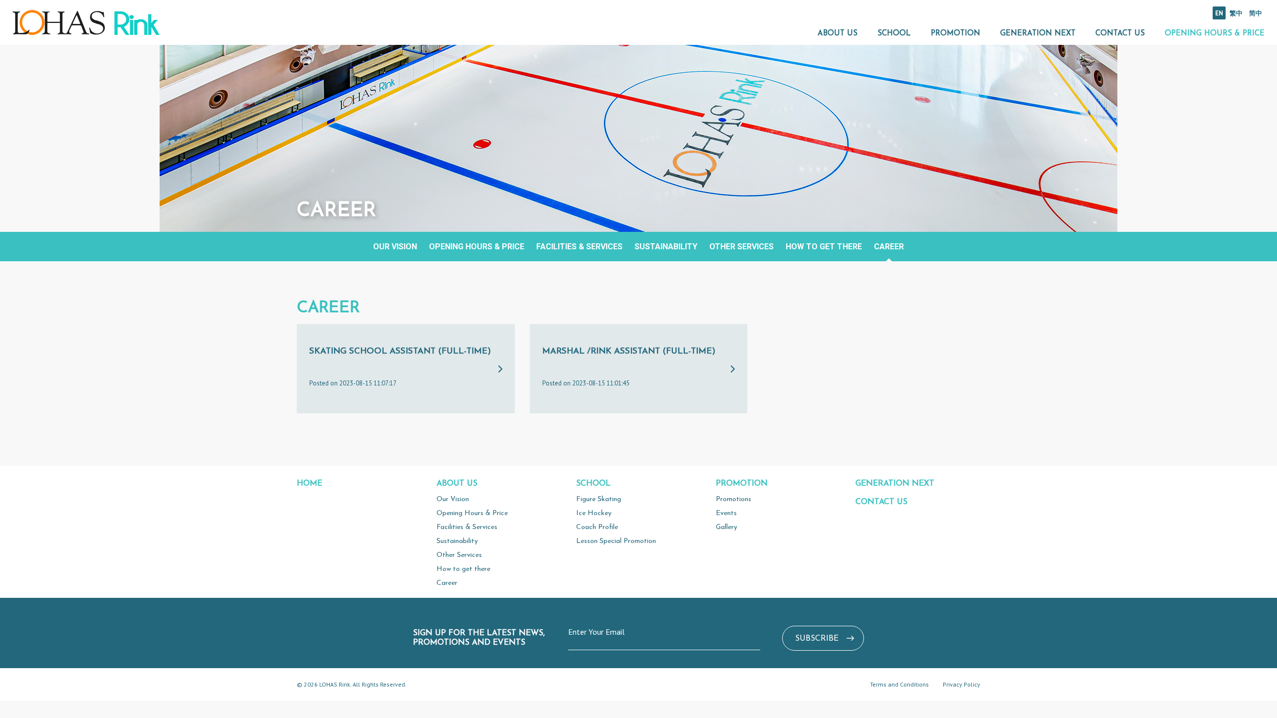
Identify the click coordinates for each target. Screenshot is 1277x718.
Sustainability (666, 246)
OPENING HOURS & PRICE (1215, 33)
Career (889, 246)
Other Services (741, 246)
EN (1219, 13)
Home (309, 484)
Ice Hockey (594, 513)
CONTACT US (1120, 33)
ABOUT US (837, 33)
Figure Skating (598, 499)
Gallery (726, 527)
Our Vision (395, 246)
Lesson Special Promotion (616, 541)
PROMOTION (955, 33)
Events (726, 513)
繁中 (1236, 13)
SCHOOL (894, 33)
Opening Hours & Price (476, 246)
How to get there (824, 246)
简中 (1255, 13)
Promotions (733, 499)
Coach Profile (597, 527)
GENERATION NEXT (1037, 33)
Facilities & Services (579, 246)
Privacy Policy (961, 684)
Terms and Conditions (899, 684)
